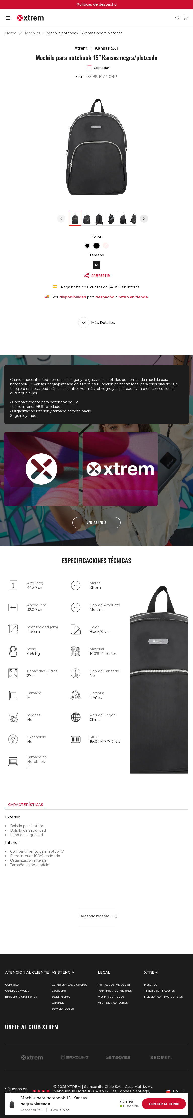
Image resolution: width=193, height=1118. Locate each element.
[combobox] (175, 1091)
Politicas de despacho (97, 4)
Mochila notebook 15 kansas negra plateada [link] (85, 33)
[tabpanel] (96, 855)
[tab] (25, 805)
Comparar (101, 68)
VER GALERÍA (96, 522)
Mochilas (32, 33)
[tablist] (96, 805)
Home (10, 33)
